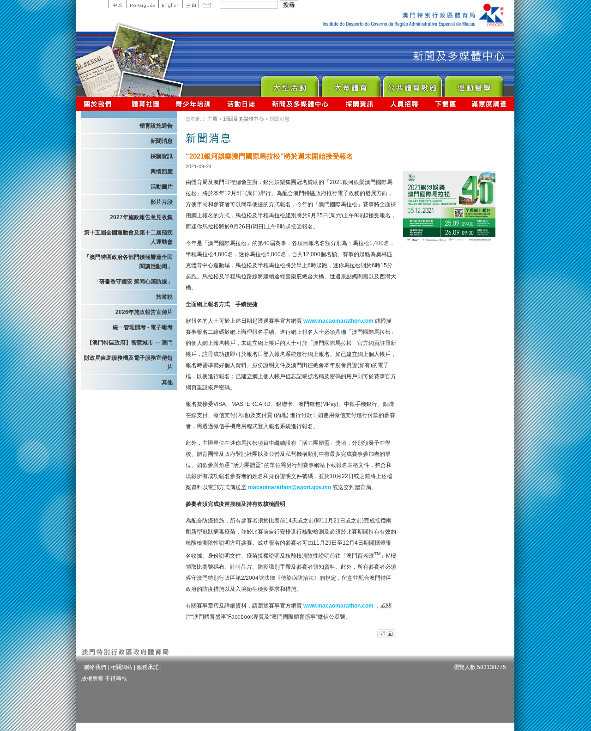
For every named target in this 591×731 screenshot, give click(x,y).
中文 (118, 4)
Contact (207, 4)
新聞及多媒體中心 (301, 104)
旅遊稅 (164, 297)
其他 (167, 382)
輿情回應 (162, 171)
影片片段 (162, 202)
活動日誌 (242, 104)
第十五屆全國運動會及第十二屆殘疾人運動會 (128, 237)
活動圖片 (162, 187)
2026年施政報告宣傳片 (144, 312)
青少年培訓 (193, 104)
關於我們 (99, 104)
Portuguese (142, 4)
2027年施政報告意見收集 (141, 217)
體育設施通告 (156, 126)
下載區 (445, 104)
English (170, 4)
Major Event (289, 84)
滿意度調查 (489, 104)
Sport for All (350, 84)
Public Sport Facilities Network (412, 84)
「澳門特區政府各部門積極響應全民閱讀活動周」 (128, 262)
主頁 (190, 4)
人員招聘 (404, 104)
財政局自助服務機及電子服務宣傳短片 (128, 362)
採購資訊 (359, 104)
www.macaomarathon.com (338, 321)
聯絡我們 (95, 667)
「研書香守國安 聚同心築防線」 (133, 281)
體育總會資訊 (145, 104)
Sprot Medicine (473, 84)
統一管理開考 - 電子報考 (143, 327)
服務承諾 (148, 667)
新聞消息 (162, 141)
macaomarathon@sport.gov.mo (290, 487)
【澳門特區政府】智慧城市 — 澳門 (130, 342)
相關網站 (121, 667)
